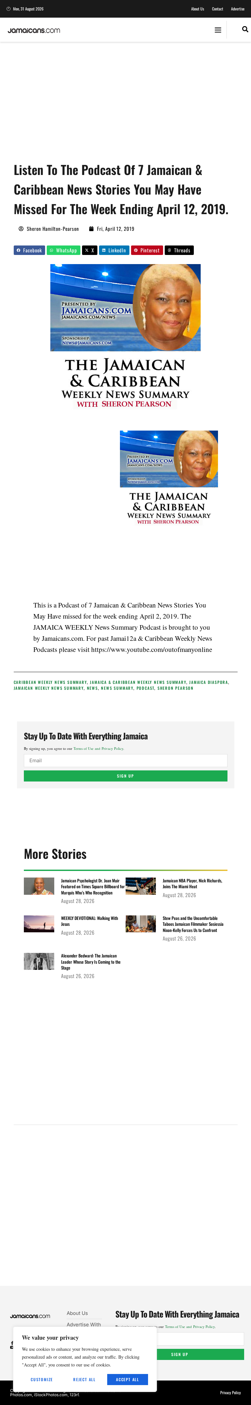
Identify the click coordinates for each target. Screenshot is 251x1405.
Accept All (127, 1379)
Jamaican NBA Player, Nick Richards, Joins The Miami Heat (192, 883)
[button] (217, 29)
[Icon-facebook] (12, 1343)
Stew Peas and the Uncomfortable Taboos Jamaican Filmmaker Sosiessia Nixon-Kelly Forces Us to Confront (193, 924)
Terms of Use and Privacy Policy (98, 748)
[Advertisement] (132, 104)
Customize (42, 1379)
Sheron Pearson (176, 688)
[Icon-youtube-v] (12, 1347)
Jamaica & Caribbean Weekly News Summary (138, 682)
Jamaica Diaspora (208, 682)
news (92, 688)
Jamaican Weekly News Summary (49, 688)
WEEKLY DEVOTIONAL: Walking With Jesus (89, 921)
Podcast (146, 688)
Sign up (125, 776)
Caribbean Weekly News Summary (50, 682)
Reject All (84, 1379)
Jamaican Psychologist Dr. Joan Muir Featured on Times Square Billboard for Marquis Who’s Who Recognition (93, 886)
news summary (117, 688)
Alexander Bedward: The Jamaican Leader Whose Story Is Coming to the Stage (91, 961)
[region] (85, 1359)
